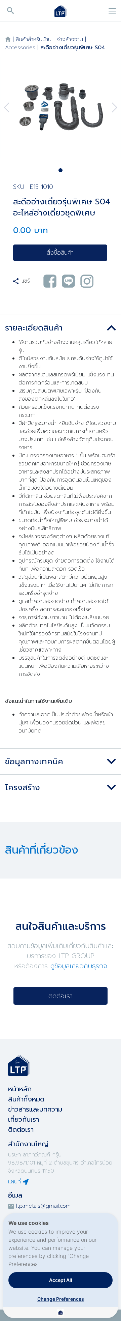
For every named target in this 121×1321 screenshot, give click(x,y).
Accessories (20, 48)
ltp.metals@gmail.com (43, 1206)
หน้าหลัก (20, 1089)
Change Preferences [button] (60, 1299)
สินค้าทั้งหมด (26, 1099)
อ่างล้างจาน (69, 39)
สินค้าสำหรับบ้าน (33, 39)
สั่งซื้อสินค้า (60, 252)
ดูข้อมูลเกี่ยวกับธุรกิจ (78, 966)
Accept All (60, 1280)
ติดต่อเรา (60, 996)
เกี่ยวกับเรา (23, 1119)
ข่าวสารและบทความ (35, 1109)
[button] (60, 170)
